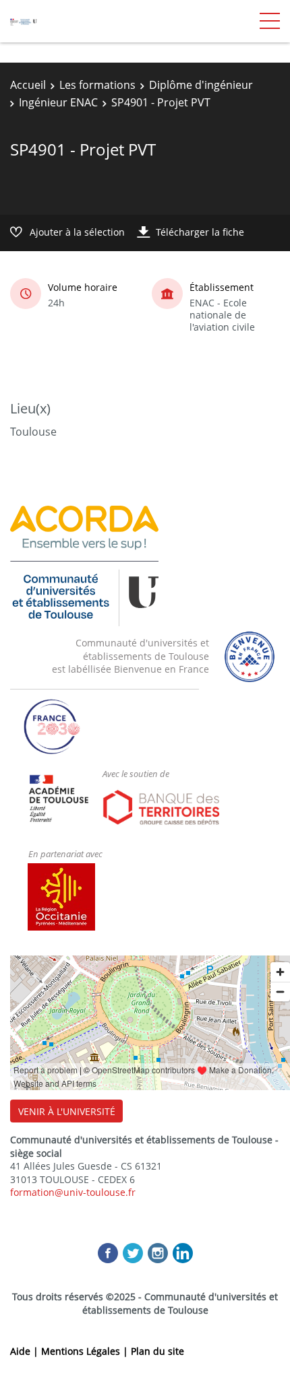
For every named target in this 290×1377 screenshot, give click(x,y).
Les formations (97, 84)
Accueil (28, 84)
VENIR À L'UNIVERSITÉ (66, 1111)
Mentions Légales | (86, 1351)
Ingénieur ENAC (58, 102)
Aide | (25, 1351)
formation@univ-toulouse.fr (73, 1192)
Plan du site (157, 1351)
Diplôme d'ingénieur (201, 84)
